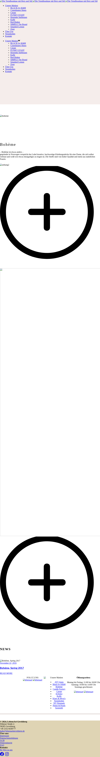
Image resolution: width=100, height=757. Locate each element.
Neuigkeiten (10, 34)
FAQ (2, 745)
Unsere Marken (11, 5)
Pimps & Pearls (59, 705)
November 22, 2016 (8, 663)
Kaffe (12, 20)
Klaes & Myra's (59, 698)
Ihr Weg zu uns (6, 750)
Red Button (15, 22)
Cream (13, 13)
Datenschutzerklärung (9, 738)
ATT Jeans (59, 682)
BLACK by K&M (18, 8)
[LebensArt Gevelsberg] (49, 1)
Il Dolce (59, 694)
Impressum (4, 736)
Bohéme (59, 687)
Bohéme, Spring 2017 (12, 668)
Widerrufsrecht (6, 743)
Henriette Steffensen (18, 17)
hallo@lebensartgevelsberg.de (12, 731)
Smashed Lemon (17, 27)
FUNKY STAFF (17, 15)
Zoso (12, 29)
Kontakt (8, 36)
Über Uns (9, 31)
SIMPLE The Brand (18, 24)
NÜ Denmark (59, 703)
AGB (2, 740)
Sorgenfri (59, 708)
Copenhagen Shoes (18, 10)
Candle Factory (59, 689)
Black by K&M (59, 684)
